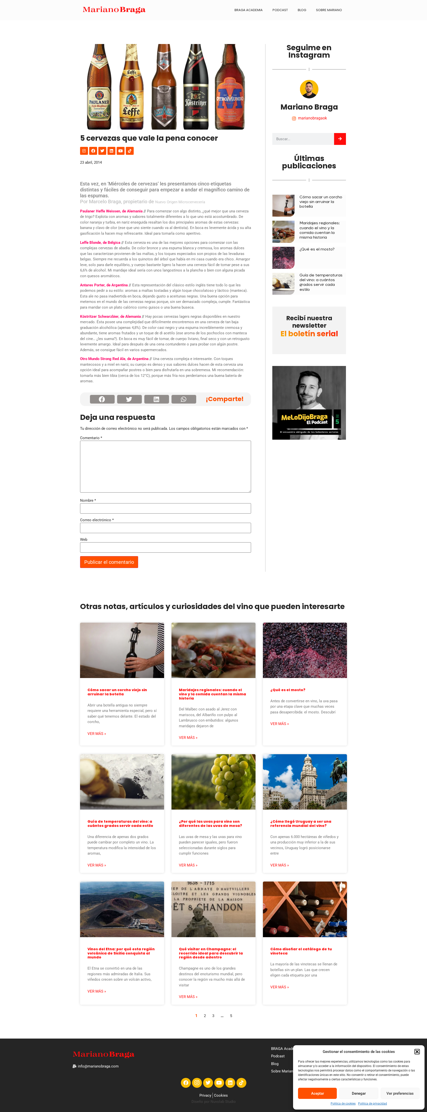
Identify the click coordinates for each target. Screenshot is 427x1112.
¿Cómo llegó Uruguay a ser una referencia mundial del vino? (300, 823)
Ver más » (96, 733)
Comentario (91, 438)
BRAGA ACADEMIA (249, 10)
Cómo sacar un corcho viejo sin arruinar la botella (320, 201)
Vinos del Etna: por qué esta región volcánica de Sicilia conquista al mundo (121, 953)
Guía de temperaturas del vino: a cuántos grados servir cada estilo (320, 282)
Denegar (359, 1093)
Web (83, 540)
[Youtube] (121, 151)
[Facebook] (93, 151)
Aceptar (317, 1093)
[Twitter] (102, 151)
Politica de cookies (343, 1103)
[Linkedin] (111, 151)
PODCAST (280, 10)
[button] (417, 1051)
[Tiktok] (130, 151)
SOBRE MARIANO (329, 10)
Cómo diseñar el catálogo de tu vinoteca (301, 951)
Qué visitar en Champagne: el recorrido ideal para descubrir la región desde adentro (211, 953)
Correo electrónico (97, 520)
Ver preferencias (400, 1093)
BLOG (302, 10)
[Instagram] (84, 151)
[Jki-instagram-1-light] (197, 1083)
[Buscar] (340, 139)
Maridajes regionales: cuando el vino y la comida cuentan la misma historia (319, 230)
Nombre (88, 500)
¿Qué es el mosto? (317, 249)
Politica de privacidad (372, 1103)
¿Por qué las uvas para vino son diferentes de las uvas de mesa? (210, 823)
